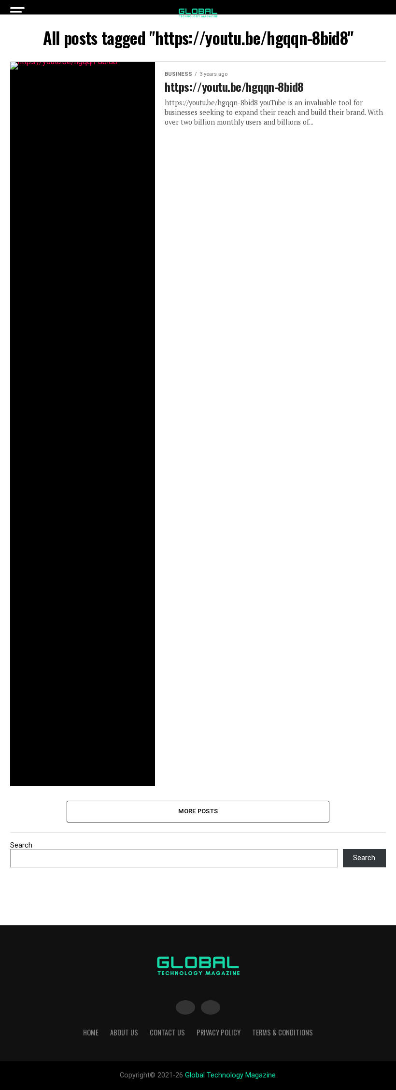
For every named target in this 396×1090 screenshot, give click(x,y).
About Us (124, 1032)
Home (91, 1032)
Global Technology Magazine (230, 1075)
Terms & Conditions (282, 1032)
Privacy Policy (218, 1032)
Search (21, 845)
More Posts (198, 811)
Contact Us (167, 1032)
